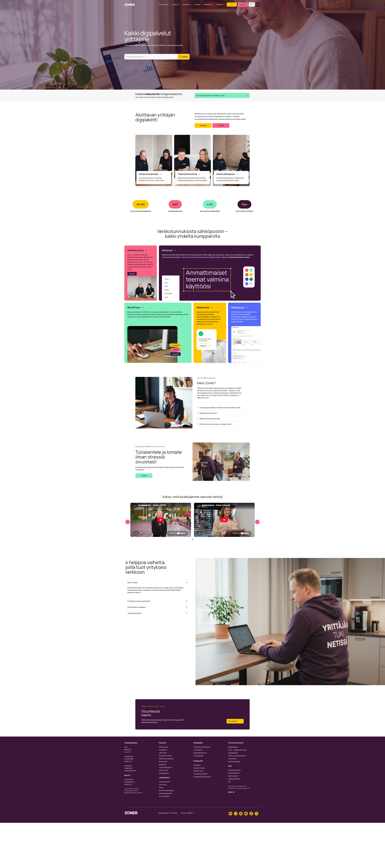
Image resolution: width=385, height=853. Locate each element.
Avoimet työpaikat (234, 762)
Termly (161, 787)
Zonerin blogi (198, 750)
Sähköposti (208, 4)
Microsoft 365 (163, 770)
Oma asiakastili (198, 756)
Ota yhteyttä (232, 721)
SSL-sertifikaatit (164, 796)
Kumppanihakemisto (200, 753)
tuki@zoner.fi (128, 768)
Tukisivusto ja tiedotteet (202, 747)
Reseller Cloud (198, 771)
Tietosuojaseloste (234, 770)
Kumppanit (219, 4)
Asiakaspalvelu (233, 753)
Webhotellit (163, 753)
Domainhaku (163, 750)
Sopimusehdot (233, 776)
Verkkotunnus (164, 4)
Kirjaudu (242, 4)
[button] (258, 5)
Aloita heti (203, 125)
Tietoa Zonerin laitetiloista (237, 756)
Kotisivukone (163, 762)
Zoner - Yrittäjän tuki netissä (237, 750)
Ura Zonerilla (232, 759)
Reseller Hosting (199, 768)
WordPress (186, 4)
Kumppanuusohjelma (200, 774)
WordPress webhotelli (166, 759)
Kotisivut (176, 4)
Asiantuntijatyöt (164, 782)
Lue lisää (221, 125)
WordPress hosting (165, 756)
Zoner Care (162, 785)
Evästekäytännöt (234, 773)
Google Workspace (165, 767)
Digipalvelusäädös (234, 779)
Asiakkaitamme (233, 747)
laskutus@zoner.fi (130, 771)
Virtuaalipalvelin (164, 773)
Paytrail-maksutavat (165, 793)
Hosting (197, 4)
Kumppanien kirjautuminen (202, 777)
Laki (229, 782)
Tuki (231, 4)
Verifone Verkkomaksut (166, 790)
